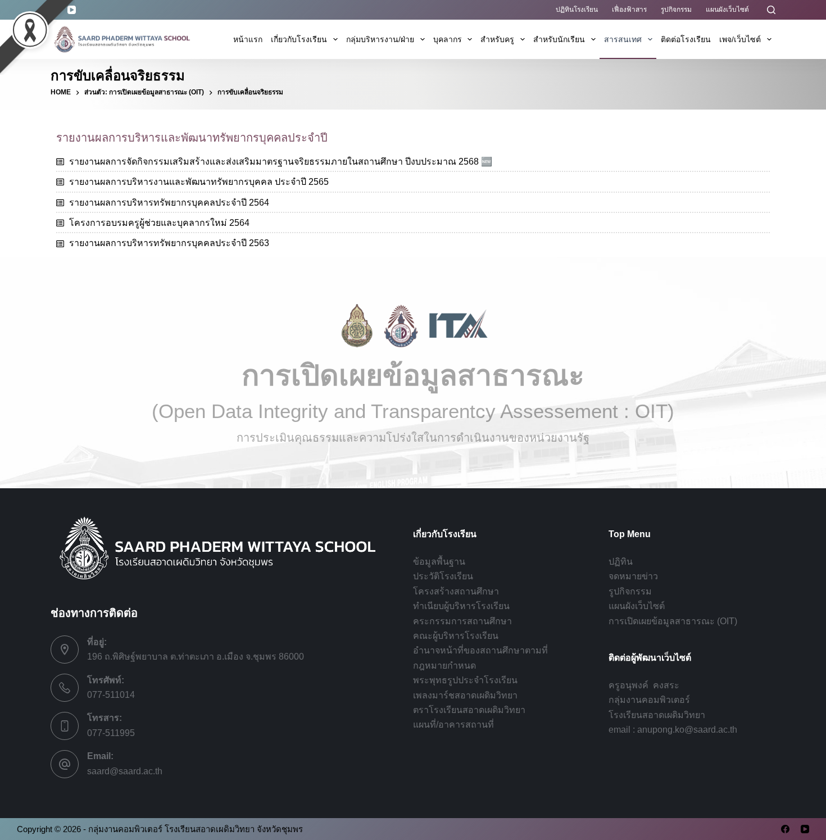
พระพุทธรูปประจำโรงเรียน (465, 680)
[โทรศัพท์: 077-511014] (65, 688)
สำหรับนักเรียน (559, 39)
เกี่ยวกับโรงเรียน (299, 39)
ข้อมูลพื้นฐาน (439, 561)
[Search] (771, 10)
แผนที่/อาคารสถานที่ (453, 724)
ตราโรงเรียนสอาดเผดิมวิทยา (469, 710)
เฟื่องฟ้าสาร (629, 9)
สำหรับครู (497, 39)
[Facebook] (785, 829)
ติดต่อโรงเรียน (686, 39)
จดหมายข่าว (633, 576)
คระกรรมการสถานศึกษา (462, 621)
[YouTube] (805, 829)
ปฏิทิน (621, 561)
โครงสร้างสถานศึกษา (456, 591)
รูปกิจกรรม (676, 9)
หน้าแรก (247, 39)
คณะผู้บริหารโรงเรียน (455, 636)
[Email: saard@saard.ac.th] (65, 764)
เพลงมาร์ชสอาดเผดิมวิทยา (465, 695)
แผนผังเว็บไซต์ (727, 9)
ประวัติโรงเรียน (443, 576)
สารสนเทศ (623, 39)
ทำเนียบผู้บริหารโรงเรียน (461, 606)
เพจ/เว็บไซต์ (740, 39)
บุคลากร (447, 39)
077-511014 (111, 695)
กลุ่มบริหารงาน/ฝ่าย (380, 39)
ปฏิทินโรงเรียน (577, 9)
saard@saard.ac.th (124, 771)
